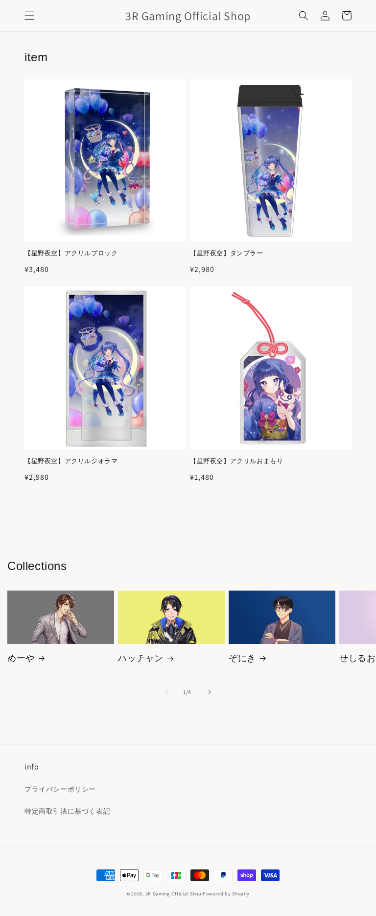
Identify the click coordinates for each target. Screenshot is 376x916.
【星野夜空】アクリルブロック (71, 253)
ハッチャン (141, 658)
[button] (29, 15)
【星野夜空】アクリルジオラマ (71, 461)
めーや (21, 658)
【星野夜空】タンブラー (226, 253)
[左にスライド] (166, 692)
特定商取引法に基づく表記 (67, 811)
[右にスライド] (209, 692)
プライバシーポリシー (60, 789)
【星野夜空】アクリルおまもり (236, 461)
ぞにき (242, 658)
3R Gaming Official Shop (173, 894)
